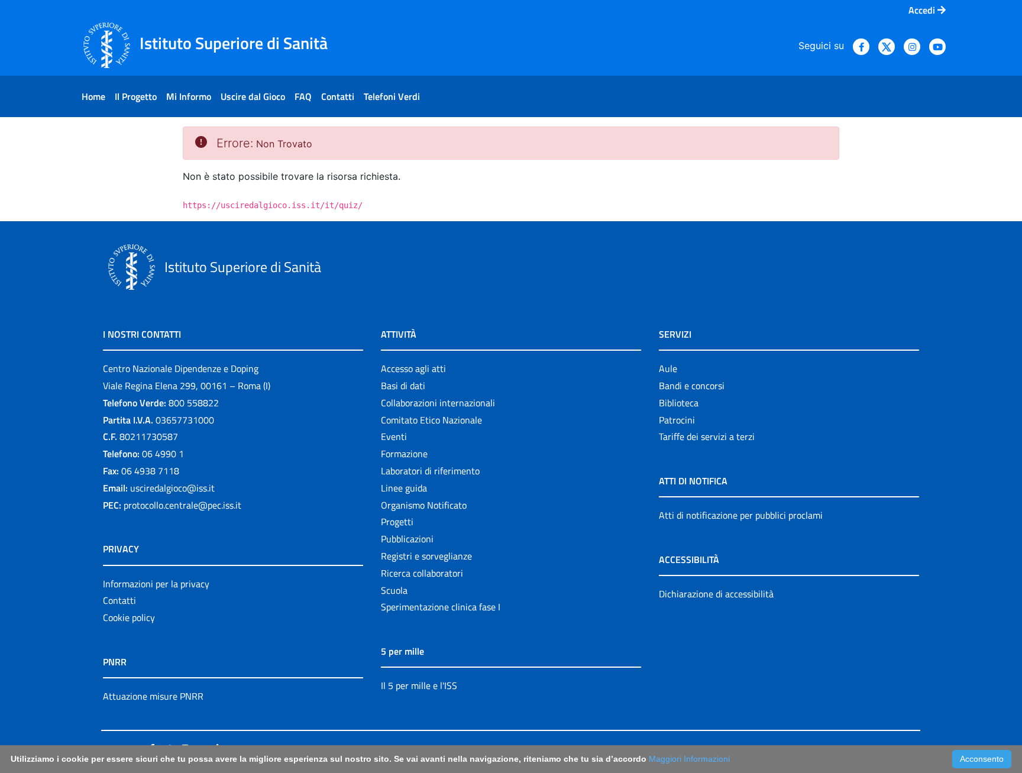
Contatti (119, 600)
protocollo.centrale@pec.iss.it (182, 505)
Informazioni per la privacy (156, 584)
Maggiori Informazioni (689, 759)
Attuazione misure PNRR (153, 696)
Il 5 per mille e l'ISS (419, 685)
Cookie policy (129, 617)
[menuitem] (93, 96)
